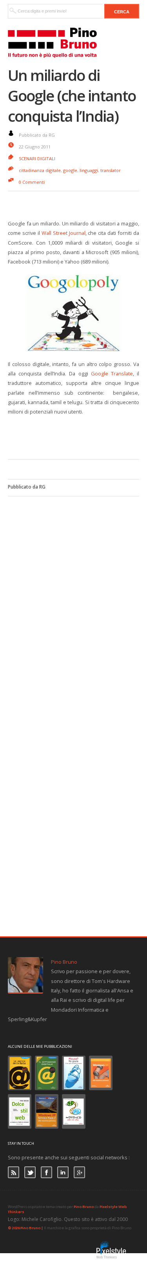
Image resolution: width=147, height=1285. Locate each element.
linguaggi (89, 170)
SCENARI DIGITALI (37, 158)
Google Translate (112, 373)
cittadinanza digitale (40, 170)
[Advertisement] (77, 436)
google (70, 170)
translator (110, 170)
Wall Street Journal (63, 232)
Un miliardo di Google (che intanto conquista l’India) (72, 95)
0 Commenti (32, 182)
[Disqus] (73, 594)
